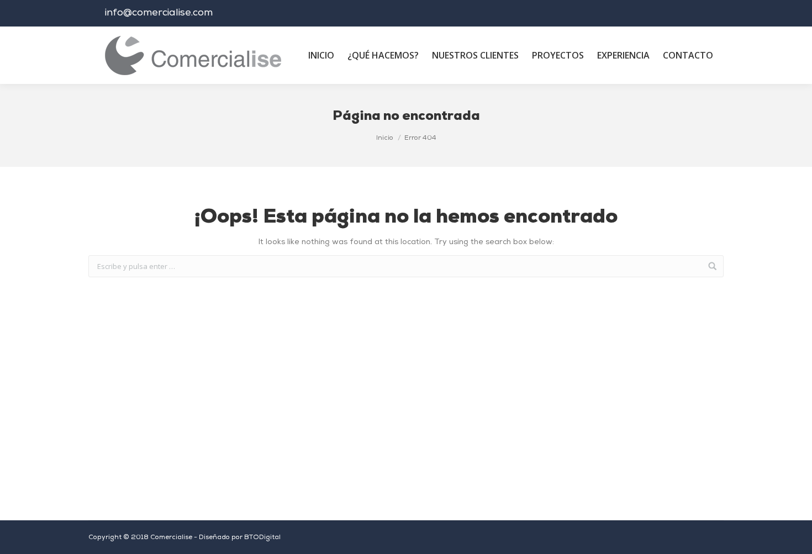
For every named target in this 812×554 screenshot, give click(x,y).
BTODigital (262, 537)
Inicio (384, 138)
